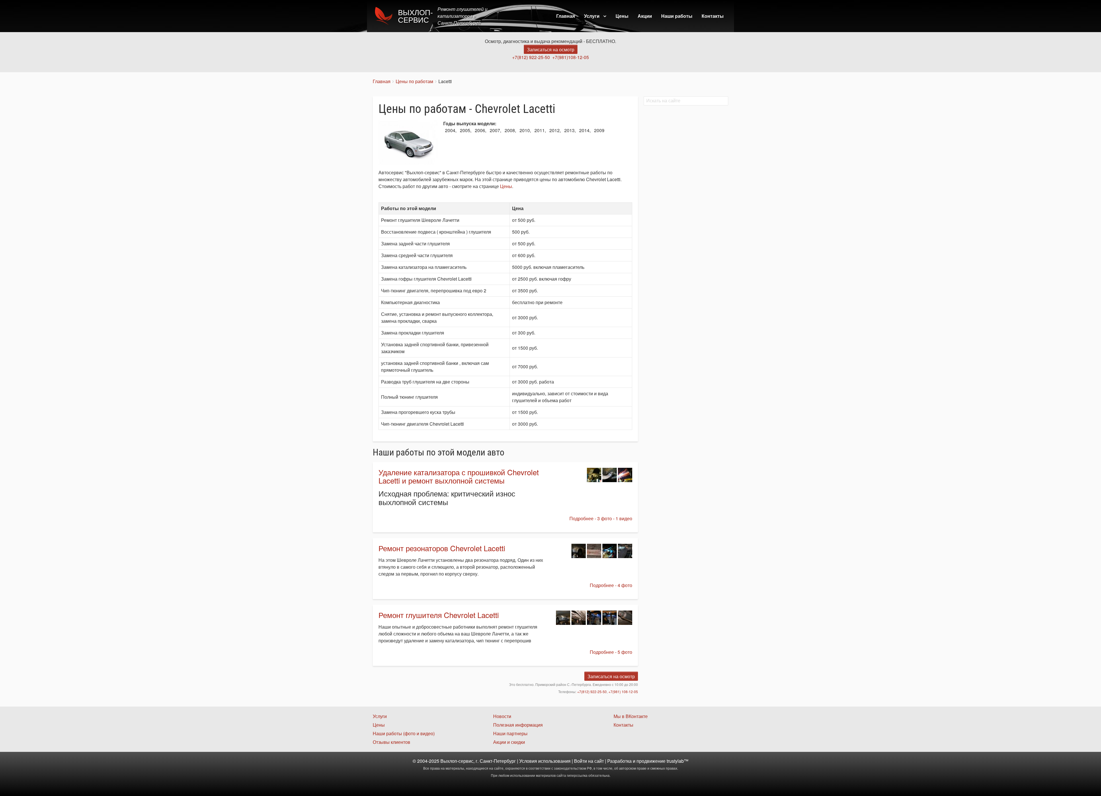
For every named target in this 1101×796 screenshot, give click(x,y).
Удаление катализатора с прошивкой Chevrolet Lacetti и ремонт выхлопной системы (458, 476)
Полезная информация (518, 724)
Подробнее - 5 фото (611, 652)
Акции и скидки (509, 742)
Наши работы (676, 16)
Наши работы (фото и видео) (404, 733)
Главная (565, 16)
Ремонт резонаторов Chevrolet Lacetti (441, 548)
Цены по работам (414, 81)
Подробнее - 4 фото (611, 585)
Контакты (713, 16)
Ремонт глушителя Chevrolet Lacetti (438, 614)
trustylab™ (677, 761)
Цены (622, 16)
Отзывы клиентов (391, 742)
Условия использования (545, 761)
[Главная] (385, 16)
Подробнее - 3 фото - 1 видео (600, 518)
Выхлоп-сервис (415, 16)
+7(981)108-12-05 (570, 57)
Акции (645, 16)
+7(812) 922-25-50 (531, 57)
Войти (580, 761)
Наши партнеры (510, 733)
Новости (502, 716)
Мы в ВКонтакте (631, 716)
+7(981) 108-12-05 (623, 691)
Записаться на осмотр (550, 49)
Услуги (592, 16)
